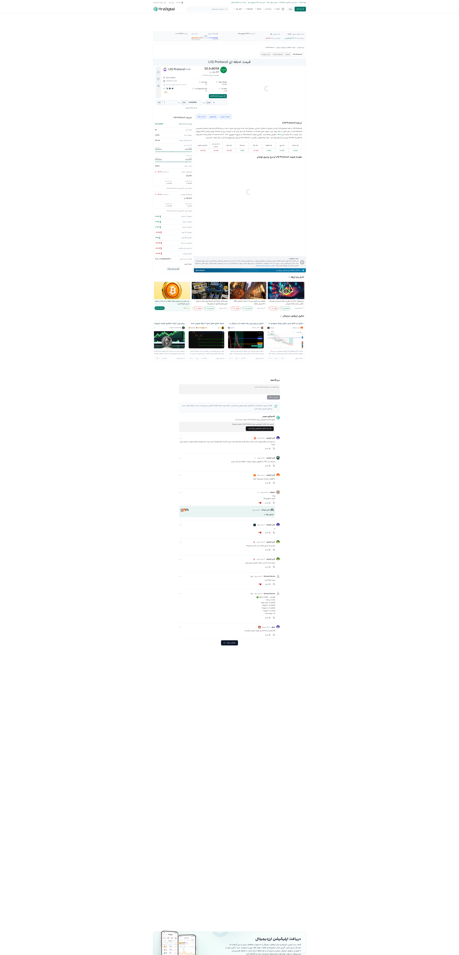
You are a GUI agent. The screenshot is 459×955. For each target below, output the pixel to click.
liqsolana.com (171, 81)
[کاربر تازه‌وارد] (278, 438)
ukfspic (272, 492)
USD (183, 102)
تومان (208, 102)
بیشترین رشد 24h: (299, 38)
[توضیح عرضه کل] (220, 89)
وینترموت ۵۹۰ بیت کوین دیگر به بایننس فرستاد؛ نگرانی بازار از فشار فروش (286, 302)
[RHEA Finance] (254, 525)
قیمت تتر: (243, 2)
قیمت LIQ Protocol (185, 124)
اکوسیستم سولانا (173, 269)
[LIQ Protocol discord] (170, 89)
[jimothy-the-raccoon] (250, 510)
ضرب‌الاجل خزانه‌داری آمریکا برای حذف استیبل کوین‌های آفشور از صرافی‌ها (211, 302)
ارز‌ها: (304, 2)
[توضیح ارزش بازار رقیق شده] (193, 89)
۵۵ (271, 34)
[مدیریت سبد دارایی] (158, 79)
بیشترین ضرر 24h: (275, 38)
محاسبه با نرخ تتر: (213, 75)
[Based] (255, 438)
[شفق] (278, 627)
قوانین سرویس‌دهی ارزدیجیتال (265, 266)
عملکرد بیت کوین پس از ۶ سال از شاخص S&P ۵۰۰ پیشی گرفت (249, 302)
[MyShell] (252, 576)
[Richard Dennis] (278, 576)
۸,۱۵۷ (289, 34)
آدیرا (267, 38)
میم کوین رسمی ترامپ (285, 38)
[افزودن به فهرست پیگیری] (158, 72)
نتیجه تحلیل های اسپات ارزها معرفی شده (207, 323)
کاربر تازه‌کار (265, 510)
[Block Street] (254, 542)
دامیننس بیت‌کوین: (291, 2)
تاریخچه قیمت (278, 54)
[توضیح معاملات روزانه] (217, 82)
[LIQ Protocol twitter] (167, 89)
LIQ (159, 102)
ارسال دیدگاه (273, 397)
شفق (273, 627)
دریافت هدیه (160, 308)
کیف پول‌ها (266, 54)
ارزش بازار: (262, 2)
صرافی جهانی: (273, 2)
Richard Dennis (269, 576)
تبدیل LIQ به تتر (191, 108)
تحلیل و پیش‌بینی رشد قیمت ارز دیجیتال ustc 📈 (246, 323)
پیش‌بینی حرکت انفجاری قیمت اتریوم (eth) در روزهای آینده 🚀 (167, 323)
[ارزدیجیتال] (164, 9)
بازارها (288, 54)
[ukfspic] (278, 492)
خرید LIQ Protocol (216, 96)
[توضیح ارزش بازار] (200, 82)
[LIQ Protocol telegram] (172, 89)
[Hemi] (254, 475)
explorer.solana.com (176, 85)
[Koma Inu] (259, 627)
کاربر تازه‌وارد (270, 438)
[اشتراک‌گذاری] (158, 85)
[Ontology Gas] (255, 458)
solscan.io (168, 85)
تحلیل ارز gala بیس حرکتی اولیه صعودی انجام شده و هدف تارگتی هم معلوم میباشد (285, 323)
